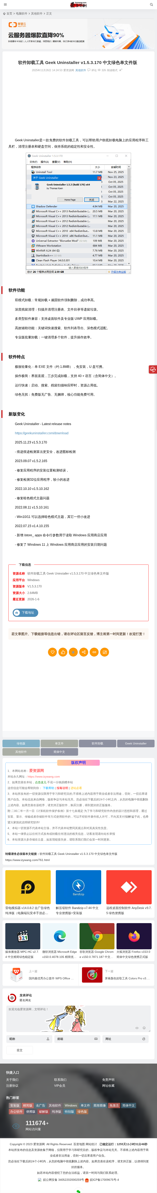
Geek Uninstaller (136, 743)
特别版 (69, 1111)
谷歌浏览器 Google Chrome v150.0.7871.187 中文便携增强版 (97, 957)
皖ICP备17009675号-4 (104, 1179)
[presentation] (127, 876)
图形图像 (100, 1105)
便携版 (30, 1111)
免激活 (114, 1105)
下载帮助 (48, 788)
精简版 (27, 1105)
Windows (71, 1105)
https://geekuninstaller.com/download (41, 433)
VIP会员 (59, 1085)
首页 (9, 13)
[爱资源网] (78, 5)
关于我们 (12, 1079)
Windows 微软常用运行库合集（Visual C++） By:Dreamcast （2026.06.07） (127, 913)
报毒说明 (62, 788)
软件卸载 (97, 743)
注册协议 (12, 1085)
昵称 (12, 1038)
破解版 (43, 1111)
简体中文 (59, 751)
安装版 (14, 1105)
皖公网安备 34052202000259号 (63, 1179)
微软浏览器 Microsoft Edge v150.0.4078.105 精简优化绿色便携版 (59, 957)
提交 (19, 1050)
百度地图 (79, 1144)
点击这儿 (40, 782)
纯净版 (56, 1111)
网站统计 (91, 1144)
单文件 (59, 743)
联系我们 (60, 1079)
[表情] (144, 1028)
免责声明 (108, 1079)
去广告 (40, 1105)
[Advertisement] (78, 104)
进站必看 (76, 788)
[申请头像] (147, 997)
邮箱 (60, 1038)
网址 (108, 1038)
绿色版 (21, 743)
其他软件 (37, 13)
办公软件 (16, 1111)
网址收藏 (108, 1085)
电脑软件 (21, 13)
